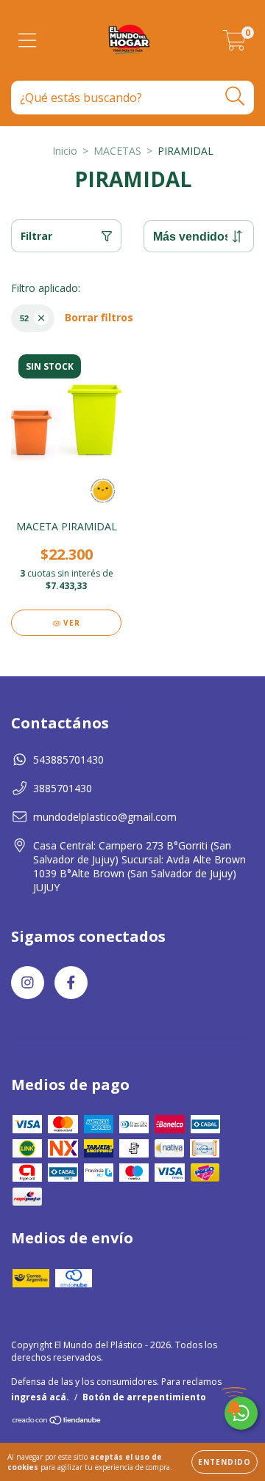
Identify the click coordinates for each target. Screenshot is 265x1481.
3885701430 (62, 788)
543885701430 (68, 760)
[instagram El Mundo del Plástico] (27, 982)
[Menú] (27, 40)
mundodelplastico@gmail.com (105, 817)
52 (24, 318)
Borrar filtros (99, 317)
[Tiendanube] (57, 1422)
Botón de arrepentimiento (144, 1397)
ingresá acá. (40, 1397)
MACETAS (117, 151)
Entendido (224, 1462)
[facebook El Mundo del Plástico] (71, 982)
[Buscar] (235, 96)
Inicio (64, 151)
